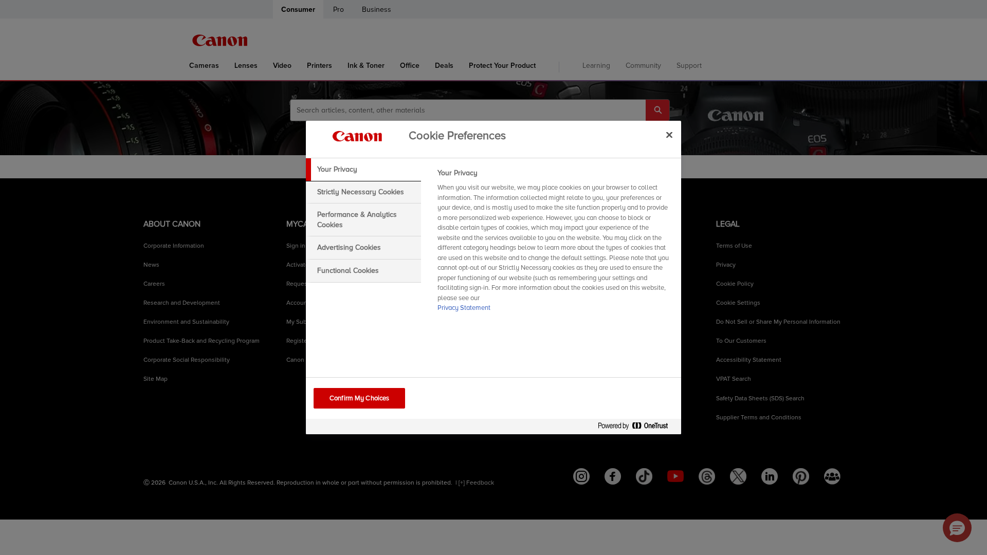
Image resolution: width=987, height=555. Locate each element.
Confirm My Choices (359, 398)
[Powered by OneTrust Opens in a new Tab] (637, 427)
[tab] (363, 169)
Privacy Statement (463, 308)
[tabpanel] (555, 244)
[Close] (669, 134)
